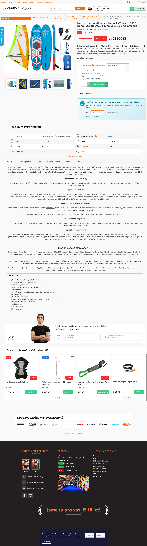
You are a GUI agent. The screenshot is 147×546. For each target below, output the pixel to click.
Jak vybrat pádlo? (100, 65)
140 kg (110, 136)
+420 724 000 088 (68, 336)
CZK (129, 2)
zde (78, 536)
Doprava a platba (27, 2)
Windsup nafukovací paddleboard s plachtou (56, 136)
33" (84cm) (111, 141)
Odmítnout (89, 535)
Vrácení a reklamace (99, 469)
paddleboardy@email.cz (115, 336)
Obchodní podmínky (99, 471)
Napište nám (97, 476)
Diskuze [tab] (67, 162)
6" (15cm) (45, 146)
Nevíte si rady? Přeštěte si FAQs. (95, 79)
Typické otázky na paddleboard (44, 2)
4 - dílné (57, 397)
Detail (66, 392)
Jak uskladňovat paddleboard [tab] (47, 162)
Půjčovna (17, 2)
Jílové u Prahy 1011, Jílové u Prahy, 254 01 (71, 458)
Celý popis (121, 54)
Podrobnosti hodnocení (101, 29)
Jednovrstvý (80, 178)
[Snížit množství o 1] (88, 85)
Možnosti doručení (105, 76)
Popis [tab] (9, 162)
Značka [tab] (77, 162)
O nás (95, 458)
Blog (10, 2)
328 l (44, 152)
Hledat (80, 9)
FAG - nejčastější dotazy (101, 461)
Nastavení (47, 541)
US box (28, 214)
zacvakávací (50, 208)
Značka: (87, 32)
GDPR (95, 474)
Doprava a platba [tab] (23, 162)
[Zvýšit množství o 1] (88, 83)
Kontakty (3, 2)
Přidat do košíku (98, 84)
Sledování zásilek (98, 464)
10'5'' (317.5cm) (47, 141)
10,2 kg (110, 146)
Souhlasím (100, 535)
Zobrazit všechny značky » (73, 433)
